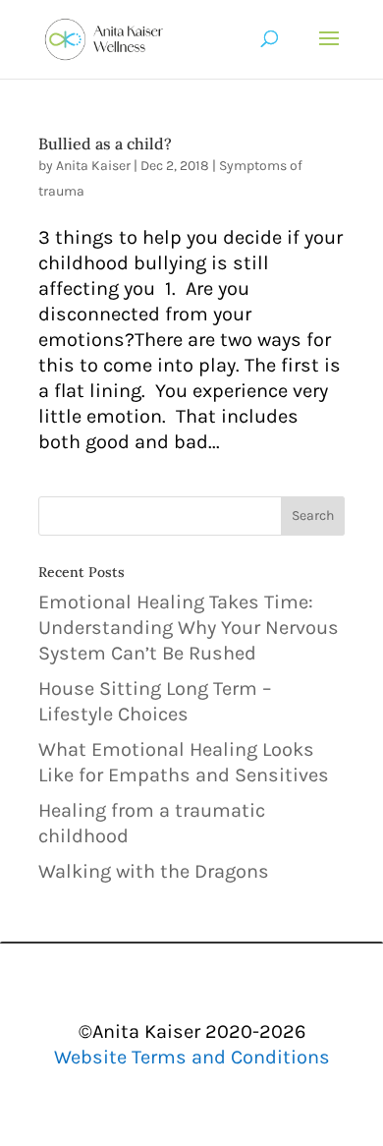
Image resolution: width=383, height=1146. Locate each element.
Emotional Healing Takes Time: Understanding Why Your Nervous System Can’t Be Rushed (188, 627)
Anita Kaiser (93, 165)
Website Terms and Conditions (192, 1057)
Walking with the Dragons (153, 871)
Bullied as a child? (105, 143)
